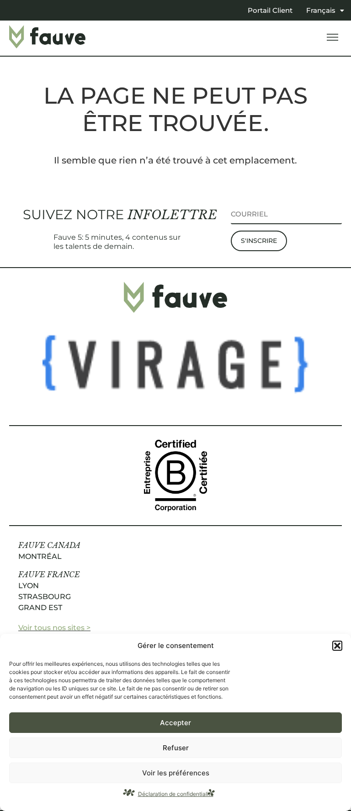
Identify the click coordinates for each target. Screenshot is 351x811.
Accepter (175, 722)
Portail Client (270, 10)
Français (320, 10)
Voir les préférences (175, 773)
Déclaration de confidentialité (175, 793)
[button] (337, 645)
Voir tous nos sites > (54, 627)
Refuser (176, 747)
